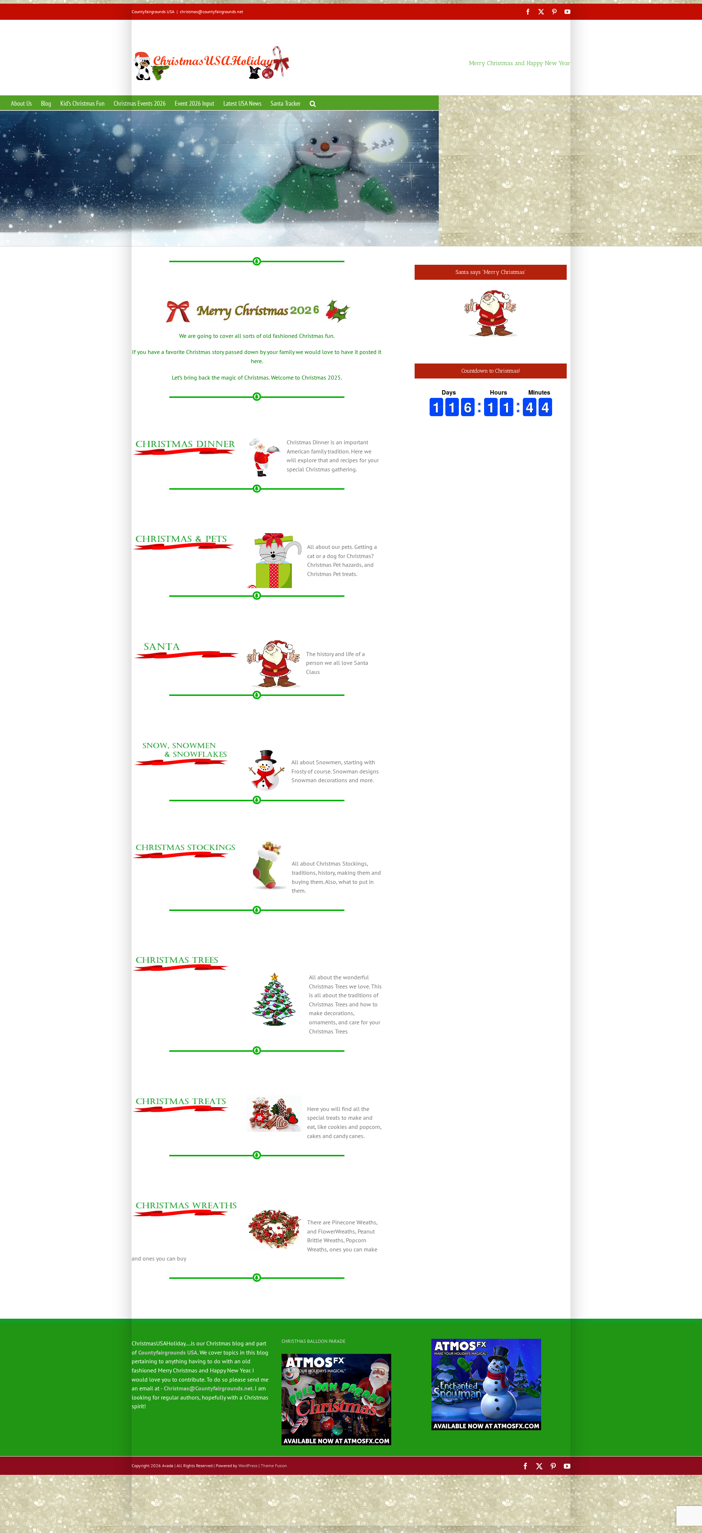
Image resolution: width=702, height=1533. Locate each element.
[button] (313, 102)
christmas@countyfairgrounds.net (211, 11)
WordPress (247, 1465)
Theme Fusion (274, 1465)
